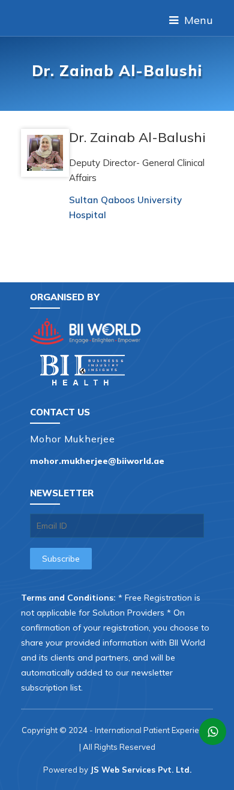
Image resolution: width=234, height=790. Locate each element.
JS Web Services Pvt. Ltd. (140, 769)
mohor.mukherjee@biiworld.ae (97, 461)
